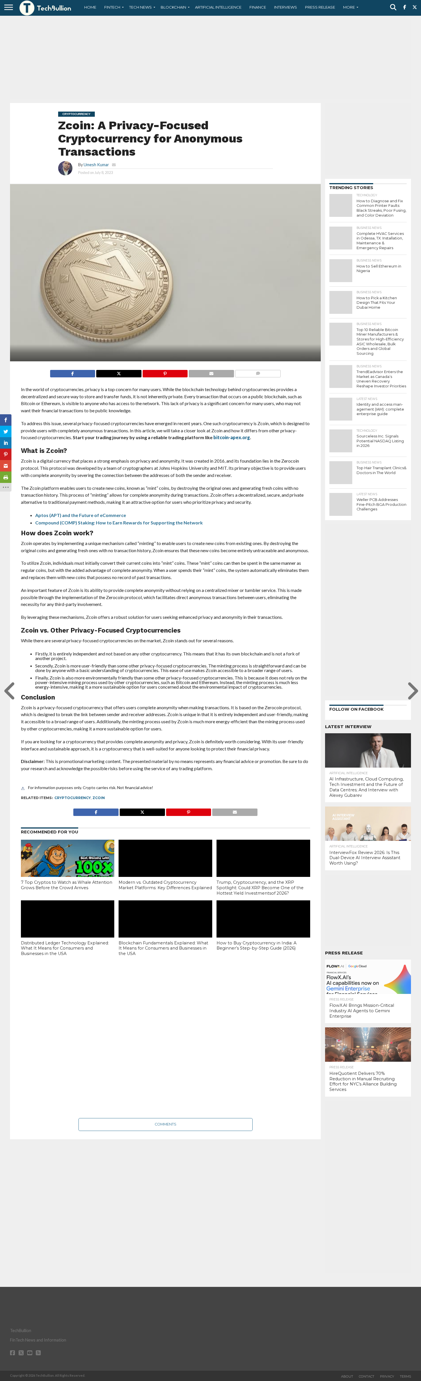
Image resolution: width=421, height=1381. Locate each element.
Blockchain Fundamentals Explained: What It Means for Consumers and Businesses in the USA (163, 948)
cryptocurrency (72, 798)
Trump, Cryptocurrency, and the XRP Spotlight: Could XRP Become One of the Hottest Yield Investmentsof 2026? (260, 887)
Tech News (140, 7)
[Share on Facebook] (72, 372)
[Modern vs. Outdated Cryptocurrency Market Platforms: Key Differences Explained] (165, 868)
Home (90, 7)
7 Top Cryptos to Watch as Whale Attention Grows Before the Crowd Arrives (66, 885)
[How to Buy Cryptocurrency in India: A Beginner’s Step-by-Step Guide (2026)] (263, 928)
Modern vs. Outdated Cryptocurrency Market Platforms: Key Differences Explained (165, 885)
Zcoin (99, 798)
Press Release (320, 7)
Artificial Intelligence (218, 7)
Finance (257, 7)
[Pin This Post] (165, 372)
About (347, 1376)
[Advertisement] (210, 59)
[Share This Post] (118, 372)
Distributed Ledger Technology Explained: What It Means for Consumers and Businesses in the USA (65, 948)
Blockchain (173, 7)
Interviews (285, 7)
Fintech (112, 7)
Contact (366, 1376)
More (349, 7)
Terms (405, 1376)
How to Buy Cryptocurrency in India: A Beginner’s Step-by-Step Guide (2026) (256, 945)
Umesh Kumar (96, 164)
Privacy (387, 1376)
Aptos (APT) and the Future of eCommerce (80, 515)
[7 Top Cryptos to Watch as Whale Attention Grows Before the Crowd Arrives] (68, 868)
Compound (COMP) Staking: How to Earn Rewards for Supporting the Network (119, 522)
